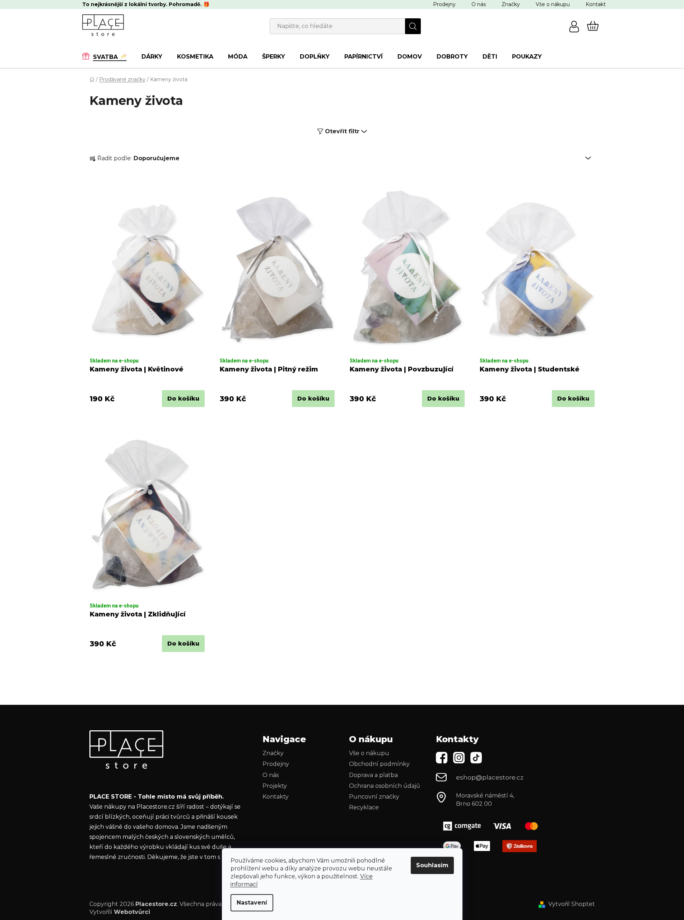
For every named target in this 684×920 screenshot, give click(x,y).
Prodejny (444, 4)
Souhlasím (432, 865)
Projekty (274, 785)
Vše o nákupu (553, 4)
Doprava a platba (373, 775)
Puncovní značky (374, 796)
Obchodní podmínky (379, 763)
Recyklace (364, 807)
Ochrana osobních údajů (384, 785)
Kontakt (596, 4)
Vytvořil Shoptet (571, 904)
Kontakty (275, 796)
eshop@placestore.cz (490, 777)
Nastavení (252, 902)
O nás (478, 4)
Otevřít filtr (342, 131)
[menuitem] (108, 56)
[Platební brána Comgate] (493, 826)
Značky (511, 4)
